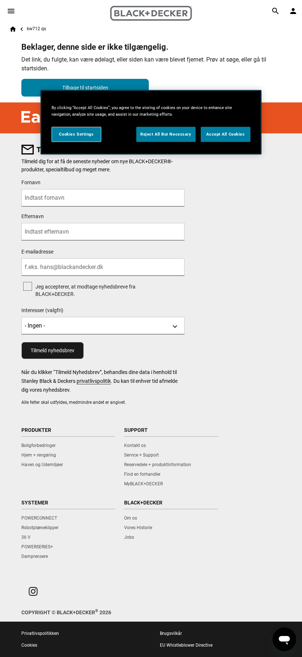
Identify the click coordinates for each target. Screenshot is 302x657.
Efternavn (32, 216)
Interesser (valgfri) (42, 310)
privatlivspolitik (94, 381)
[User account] (293, 11)
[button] (33, 591)
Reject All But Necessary (166, 134)
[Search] (275, 11)
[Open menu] (11, 11)
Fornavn (31, 182)
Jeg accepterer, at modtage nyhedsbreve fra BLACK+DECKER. (85, 290)
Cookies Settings (76, 134)
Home (13, 29)
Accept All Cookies (225, 134)
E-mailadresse (37, 252)
